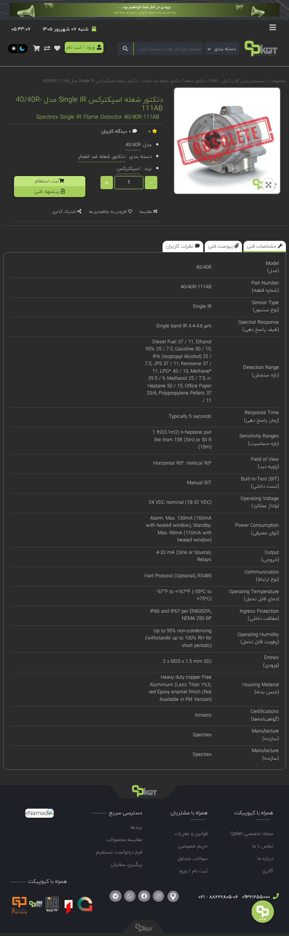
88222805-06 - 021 (218, 897)
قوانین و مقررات (191, 833)
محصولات (277, 80)
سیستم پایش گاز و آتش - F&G (237, 80)
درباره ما (265, 858)
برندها (136, 827)
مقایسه (146, 211)
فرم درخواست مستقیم (119, 852)
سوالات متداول (192, 858)
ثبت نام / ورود (193, 871)
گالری (267, 871)
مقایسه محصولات (124, 839)
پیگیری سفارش (126, 864)
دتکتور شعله (195, 80)
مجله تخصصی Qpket (251, 833)
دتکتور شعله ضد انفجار (161, 80)
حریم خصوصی (193, 846)
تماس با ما (262, 846)
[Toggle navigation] (272, 29)
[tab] (264, 246)
